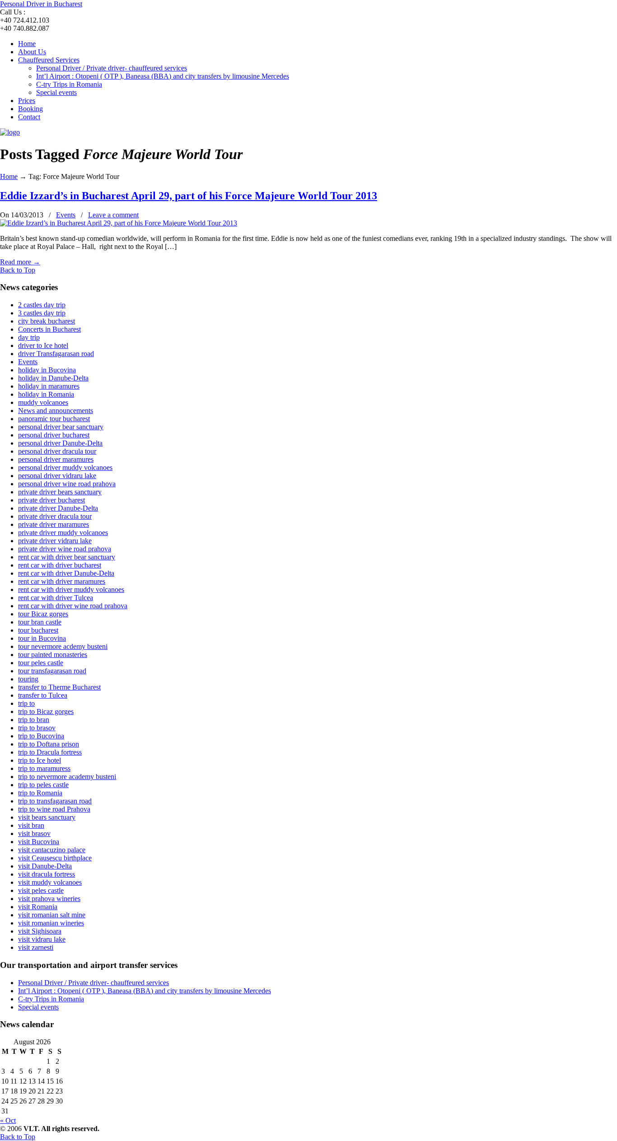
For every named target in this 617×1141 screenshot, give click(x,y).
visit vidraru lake (41, 939)
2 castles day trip (41, 305)
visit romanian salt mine (51, 915)
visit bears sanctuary (46, 817)
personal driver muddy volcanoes (65, 467)
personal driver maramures (55, 459)
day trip (29, 337)
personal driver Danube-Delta (60, 443)
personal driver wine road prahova (67, 484)
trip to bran (33, 719)
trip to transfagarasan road (55, 801)
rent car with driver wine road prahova (72, 606)
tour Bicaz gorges (43, 614)
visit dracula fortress (46, 874)
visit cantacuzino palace (51, 850)
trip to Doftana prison (48, 744)
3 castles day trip (41, 313)
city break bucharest (46, 321)
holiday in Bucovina (47, 370)
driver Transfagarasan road (56, 353)
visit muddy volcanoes (50, 882)
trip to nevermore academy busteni (67, 776)
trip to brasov (37, 728)
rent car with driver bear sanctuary (66, 557)
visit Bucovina (38, 841)
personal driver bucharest (53, 435)
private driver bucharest (51, 500)
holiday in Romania (46, 394)
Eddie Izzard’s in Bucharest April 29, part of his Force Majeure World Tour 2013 (188, 196)
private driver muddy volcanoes (63, 532)
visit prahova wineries (49, 898)
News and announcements (55, 410)
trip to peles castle (43, 785)
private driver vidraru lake (55, 541)
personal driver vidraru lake (57, 475)
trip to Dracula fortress (50, 752)
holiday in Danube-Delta (53, 378)
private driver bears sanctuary (60, 492)
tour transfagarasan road (52, 671)
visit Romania (37, 907)
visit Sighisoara (39, 931)
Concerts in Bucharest (49, 329)
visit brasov (34, 833)
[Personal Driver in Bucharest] (10, 132)
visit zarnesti (35, 947)
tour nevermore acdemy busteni (63, 646)
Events (65, 215)
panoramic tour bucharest (54, 419)
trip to (26, 703)
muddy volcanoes (43, 402)
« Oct (8, 1120)
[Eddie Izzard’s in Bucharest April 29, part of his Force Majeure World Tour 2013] (118, 223)
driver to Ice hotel (43, 345)
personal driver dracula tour (57, 451)
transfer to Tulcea (42, 695)
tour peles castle (40, 663)
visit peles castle (41, 890)
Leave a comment (113, 215)
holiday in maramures (48, 386)
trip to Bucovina (41, 736)
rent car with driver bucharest (59, 565)
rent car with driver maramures (61, 581)
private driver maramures (53, 524)
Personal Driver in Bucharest (41, 4)
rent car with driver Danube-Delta (66, 573)
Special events (38, 1007)
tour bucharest (38, 630)
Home (9, 176)
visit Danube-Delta (45, 866)
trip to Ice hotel (39, 760)
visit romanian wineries (51, 923)
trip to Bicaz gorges (46, 711)
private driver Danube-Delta (58, 508)
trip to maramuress (44, 768)
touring (28, 679)
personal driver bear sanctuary (60, 427)
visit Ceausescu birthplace (55, 858)
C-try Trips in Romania (51, 999)
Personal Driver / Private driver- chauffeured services (93, 982)
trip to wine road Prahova (54, 809)
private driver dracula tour (55, 516)
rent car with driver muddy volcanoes (71, 589)
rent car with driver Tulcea (55, 597)
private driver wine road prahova (64, 549)
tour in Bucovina (42, 638)
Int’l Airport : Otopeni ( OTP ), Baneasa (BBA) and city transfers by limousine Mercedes (144, 991)
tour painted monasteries (52, 654)
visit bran (31, 825)
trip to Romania (40, 793)
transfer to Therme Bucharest (59, 687)
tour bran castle (39, 622)
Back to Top (17, 270)
